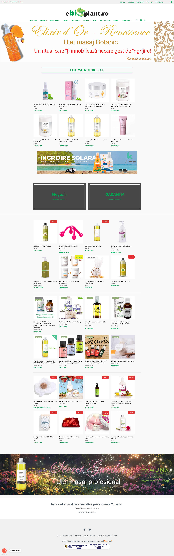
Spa (94, 20)
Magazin (131, 2)
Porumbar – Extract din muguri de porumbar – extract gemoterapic (120, 322)
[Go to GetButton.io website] (4, 554)
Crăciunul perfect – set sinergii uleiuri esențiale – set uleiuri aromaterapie (95, 362)
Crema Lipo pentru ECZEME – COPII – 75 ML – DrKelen (70, 105)
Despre (85, 535)
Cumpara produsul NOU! (42, 407)
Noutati (92, 535)
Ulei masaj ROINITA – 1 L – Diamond (120, 281)
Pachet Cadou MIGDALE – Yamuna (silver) (70, 401)
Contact (150, 2)
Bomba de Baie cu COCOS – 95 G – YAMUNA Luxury (94, 282)
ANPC (116, 535)
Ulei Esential (105, 20)
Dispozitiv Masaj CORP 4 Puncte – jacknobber (68, 247)
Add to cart (38, 110)
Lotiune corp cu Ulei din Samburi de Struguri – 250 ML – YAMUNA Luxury (121, 402)
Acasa (122, 2)
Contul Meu (160, 2)
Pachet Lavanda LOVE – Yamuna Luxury (70, 322)
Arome (86, 20)
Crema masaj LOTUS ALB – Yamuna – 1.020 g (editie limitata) (45, 140)
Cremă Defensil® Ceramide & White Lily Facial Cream (122, 140)
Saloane (43, 20)
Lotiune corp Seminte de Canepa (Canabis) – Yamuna (94, 402)
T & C (58, 535)
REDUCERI (108, 535)
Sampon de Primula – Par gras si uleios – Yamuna (122, 437)
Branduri (126, 20)
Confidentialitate (67, 535)
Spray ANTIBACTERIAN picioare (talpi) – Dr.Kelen (44, 105)
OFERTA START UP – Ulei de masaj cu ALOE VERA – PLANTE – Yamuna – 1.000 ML (45, 362)
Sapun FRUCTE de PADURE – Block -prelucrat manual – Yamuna (69, 437)
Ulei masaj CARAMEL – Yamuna (93, 246)
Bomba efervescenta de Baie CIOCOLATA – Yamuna (45, 402)
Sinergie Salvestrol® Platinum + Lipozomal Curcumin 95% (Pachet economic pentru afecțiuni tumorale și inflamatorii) (44, 324)
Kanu (115, 20)
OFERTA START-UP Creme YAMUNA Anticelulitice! (69, 282)
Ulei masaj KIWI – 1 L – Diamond (42, 246)
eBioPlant (140, 2)
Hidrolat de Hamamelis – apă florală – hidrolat (95, 322)
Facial (65, 20)
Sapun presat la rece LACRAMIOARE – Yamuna (44, 437)
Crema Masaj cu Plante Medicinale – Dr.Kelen (121, 247)
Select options (64, 252)
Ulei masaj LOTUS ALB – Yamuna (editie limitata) (96, 140)
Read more (89, 287)
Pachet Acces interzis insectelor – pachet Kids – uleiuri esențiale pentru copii (70, 362)
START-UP (33, 20)
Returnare (78, 535)
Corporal (54, 20)
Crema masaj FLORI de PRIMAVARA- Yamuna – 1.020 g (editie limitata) (121, 105)
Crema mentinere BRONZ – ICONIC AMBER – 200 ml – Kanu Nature (95, 105)
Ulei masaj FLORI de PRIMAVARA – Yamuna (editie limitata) (68, 140)
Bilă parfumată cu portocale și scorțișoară (122, 361)
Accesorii (76, 20)
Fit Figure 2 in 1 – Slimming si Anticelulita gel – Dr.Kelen (45, 282)
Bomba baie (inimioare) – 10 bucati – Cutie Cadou (97, 437)
